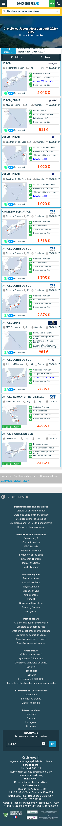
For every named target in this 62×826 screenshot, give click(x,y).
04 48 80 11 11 (33, 768)
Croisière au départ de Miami (31, 635)
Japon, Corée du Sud (16, 248)
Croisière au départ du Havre (31, 639)
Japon (6, 63)
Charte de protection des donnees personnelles (31, 683)
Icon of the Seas (31, 563)
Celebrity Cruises (31, 607)
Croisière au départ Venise (31, 643)
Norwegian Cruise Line (31, 603)
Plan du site (31, 671)
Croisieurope (31, 595)
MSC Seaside (31, 546)
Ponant (31, 599)
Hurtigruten (31, 611)
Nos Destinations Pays (26, 476)
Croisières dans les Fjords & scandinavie (31, 523)
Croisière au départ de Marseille (31, 622)
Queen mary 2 (31, 538)
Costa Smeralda (31, 542)
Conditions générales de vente (31, 662)
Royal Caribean (31, 586)
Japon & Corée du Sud (17, 434)
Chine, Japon (11, 137)
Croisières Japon (49, 476)
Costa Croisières (31, 582)
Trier (47, 57)
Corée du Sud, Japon (16, 211)
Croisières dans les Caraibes (31, 519)
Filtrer (18, 57)
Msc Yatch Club (31, 590)
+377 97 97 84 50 (37, 789)
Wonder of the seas (31, 550)
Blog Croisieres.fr (31, 702)
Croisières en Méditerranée (31, 510)
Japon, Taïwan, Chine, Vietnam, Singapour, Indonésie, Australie (23, 397)
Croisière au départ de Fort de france (31, 631)
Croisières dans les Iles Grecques (31, 514)
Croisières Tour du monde (31, 527)
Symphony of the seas (31, 555)
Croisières (6, 476)
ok (52, 744)
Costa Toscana (31, 567)
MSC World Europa (31, 559)
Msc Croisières (31, 578)
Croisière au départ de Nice (31, 626)
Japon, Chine (11, 100)
